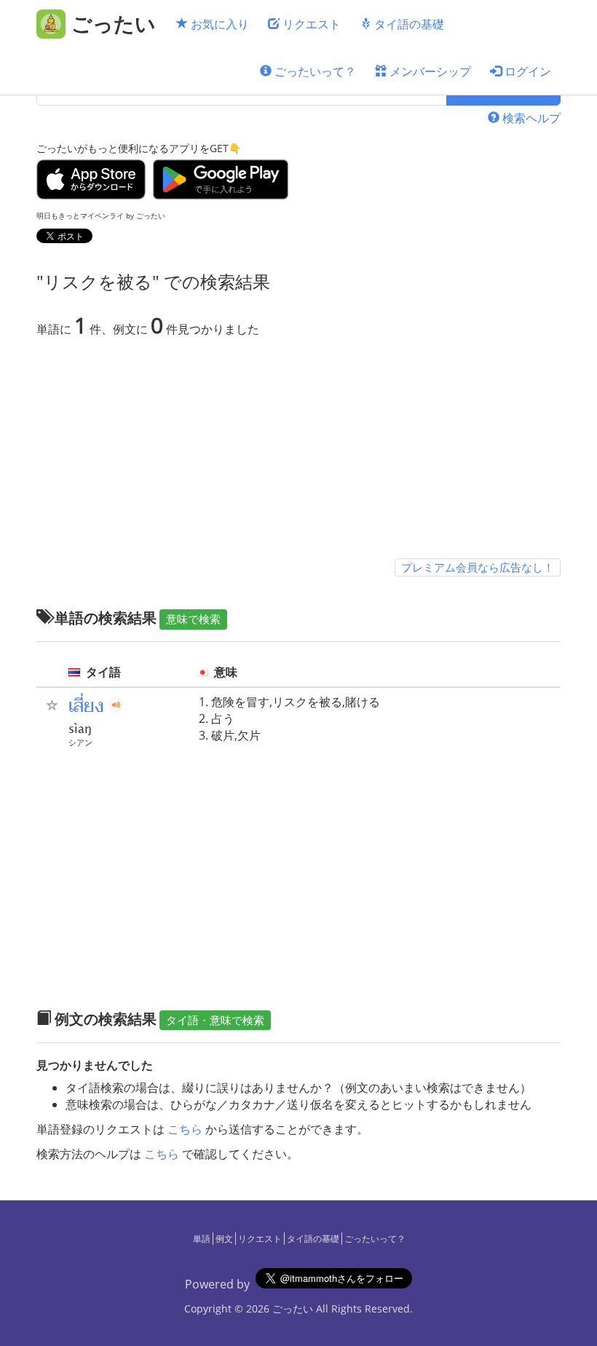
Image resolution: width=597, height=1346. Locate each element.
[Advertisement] (298, 451)
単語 (201, 1238)
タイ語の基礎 (407, 24)
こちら (184, 1129)
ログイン (526, 71)
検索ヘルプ (530, 118)
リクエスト (310, 24)
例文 (224, 1238)
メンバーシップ (429, 71)
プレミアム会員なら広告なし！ (477, 567)
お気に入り (218, 24)
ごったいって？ (314, 71)
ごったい (292, 1308)
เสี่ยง (86, 706)
